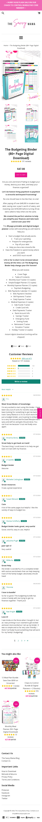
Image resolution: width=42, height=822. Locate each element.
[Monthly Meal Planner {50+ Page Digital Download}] (10, 712)
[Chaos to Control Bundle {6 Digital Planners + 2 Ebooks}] (31, 669)
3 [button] (21, 640)
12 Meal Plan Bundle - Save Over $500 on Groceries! (10, 680)
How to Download (9, 771)
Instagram (6, 795)
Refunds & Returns (9, 774)
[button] (16, 161)
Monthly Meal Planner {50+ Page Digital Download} (10, 729)
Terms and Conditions (10, 779)
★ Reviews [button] (40, 413)
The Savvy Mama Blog (10, 758)
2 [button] (18, 640)
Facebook (5, 793)
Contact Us (6, 761)
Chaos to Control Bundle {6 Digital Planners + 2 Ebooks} (31, 686)
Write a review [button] (21, 381)
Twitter (5, 798)
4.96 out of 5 (27, 358)
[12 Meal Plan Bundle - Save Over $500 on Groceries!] (10, 666)
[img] (7, 395)
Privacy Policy (7, 777)
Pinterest (5, 790)
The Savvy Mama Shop (22, 811)
